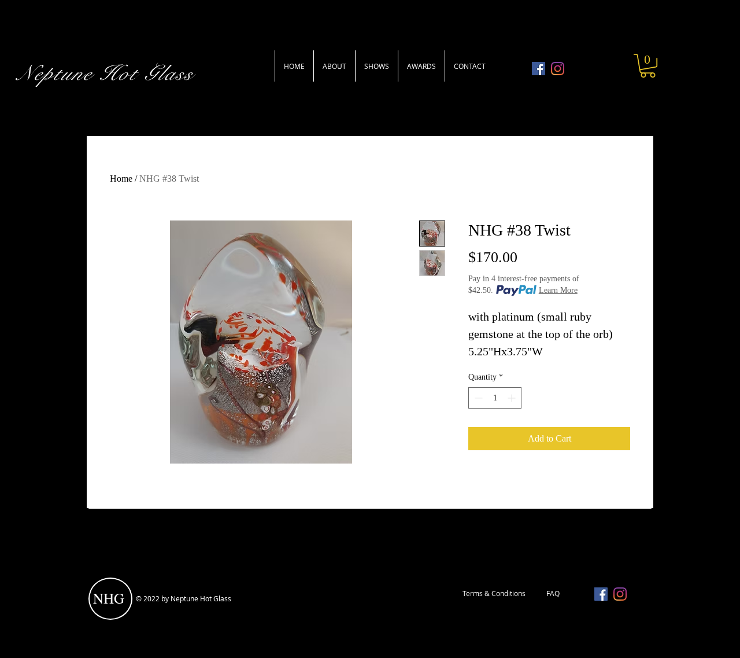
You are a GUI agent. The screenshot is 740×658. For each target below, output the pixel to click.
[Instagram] (557, 68)
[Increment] (512, 398)
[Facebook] (538, 68)
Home (121, 178)
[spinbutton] (494, 398)
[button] (648, 66)
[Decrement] (477, 398)
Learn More (558, 290)
